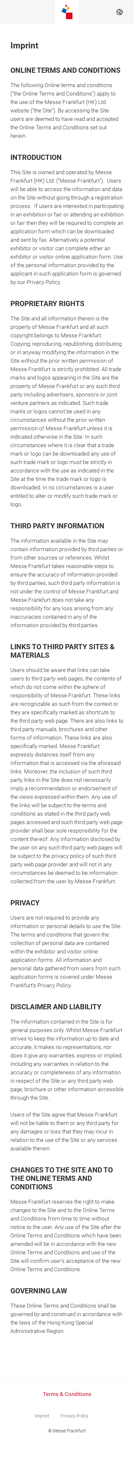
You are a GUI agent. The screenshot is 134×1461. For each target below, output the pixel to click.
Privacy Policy (74, 1415)
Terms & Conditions (67, 1394)
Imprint (42, 1415)
